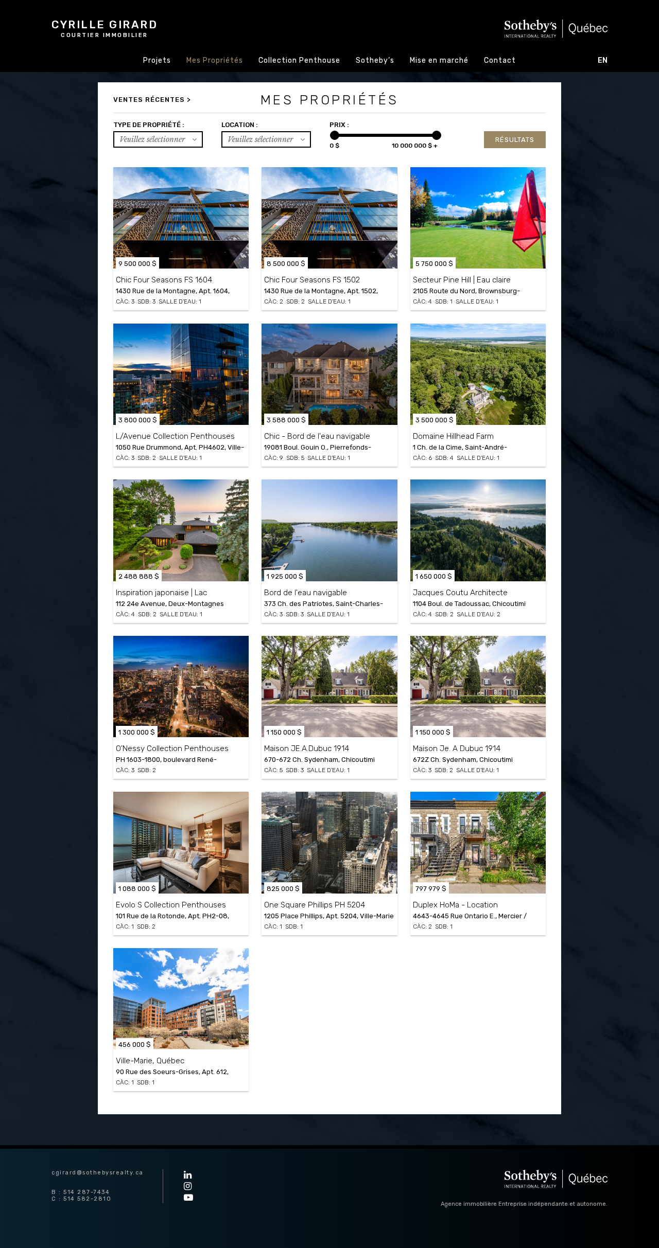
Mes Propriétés (214, 60)
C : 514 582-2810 (81, 1199)
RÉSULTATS (514, 140)
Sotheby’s (375, 60)
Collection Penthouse (299, 60)
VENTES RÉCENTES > (152, 99)
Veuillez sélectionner (153, 139)
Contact (500, 60)
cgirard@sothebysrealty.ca (97, 1172)
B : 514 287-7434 (80, 1192)
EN (603, 60)
